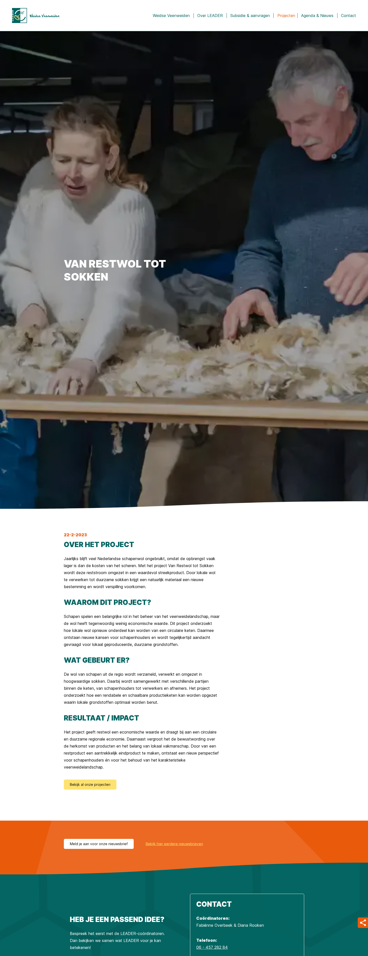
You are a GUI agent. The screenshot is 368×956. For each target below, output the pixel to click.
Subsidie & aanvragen (250, 15)
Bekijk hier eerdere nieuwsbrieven (174, 844)
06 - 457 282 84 (212, 947)
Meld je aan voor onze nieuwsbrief (99, 844)
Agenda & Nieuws (317, 15)
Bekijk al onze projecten (90, 784)
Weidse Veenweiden (171, 15)
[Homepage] (35, 15)
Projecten (286, 15)
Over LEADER (210, 15)
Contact (348, 15)
